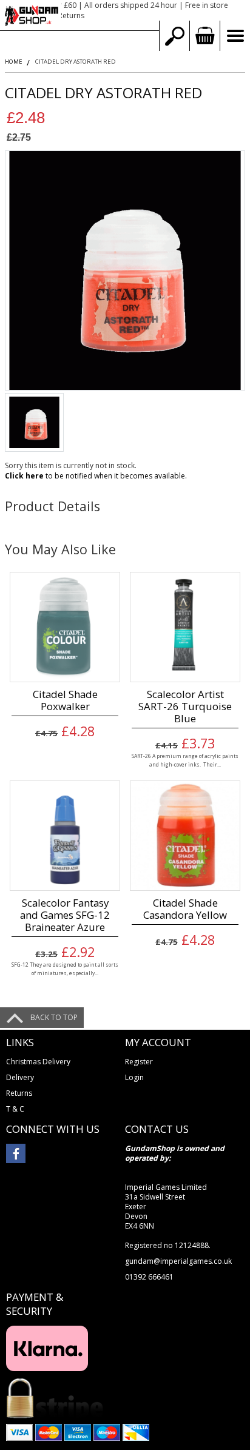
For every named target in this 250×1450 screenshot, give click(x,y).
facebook (15, 1153)
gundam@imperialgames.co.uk (178, 1261)
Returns (19, 1093)
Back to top (54, 1017)
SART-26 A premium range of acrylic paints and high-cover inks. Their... (185, 760)
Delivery (20, 1077)
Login (134, 1077)
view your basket (204, 36)
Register (139, 1061)
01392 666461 (149, 1277)
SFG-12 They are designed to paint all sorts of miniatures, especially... (65, 968)
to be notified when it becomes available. (96, 476)
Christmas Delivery (38, 1061)
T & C (15, 1109)
